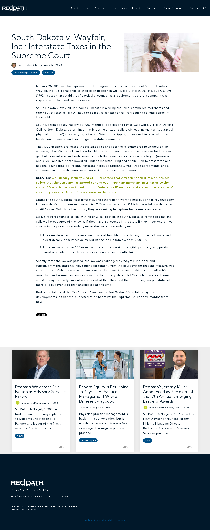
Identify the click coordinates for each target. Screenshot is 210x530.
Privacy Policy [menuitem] (18, 490)
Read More (61, 447)
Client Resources (174, 8)
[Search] (204, 8)
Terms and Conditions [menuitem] (38, 490)
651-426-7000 (28, 509)
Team (86, 8)
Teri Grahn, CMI (27, 65)
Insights (137, 8)
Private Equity (88, 440)
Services (100, 8)
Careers (151, 8)
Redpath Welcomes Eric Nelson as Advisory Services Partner (40, 391)
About (74, 8)
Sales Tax (48, 72)
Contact (194, 8)
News (20, 435)
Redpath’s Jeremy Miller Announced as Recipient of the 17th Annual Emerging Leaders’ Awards (168, 394)
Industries (119, 8)
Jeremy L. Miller (87, 407)
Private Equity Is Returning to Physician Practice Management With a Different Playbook (104, 394)
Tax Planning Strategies (26, 72)
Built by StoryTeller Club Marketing (105, 520)
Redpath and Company (33, 402)
